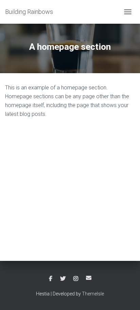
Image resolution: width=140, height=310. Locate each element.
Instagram (76, 279)
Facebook (51, 279)
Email (89, 278)
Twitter (63, 279)
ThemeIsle (93, 293)
